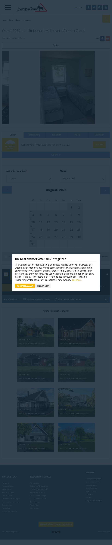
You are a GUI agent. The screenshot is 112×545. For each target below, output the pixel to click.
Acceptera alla (25, 286)
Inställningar (43, 286)
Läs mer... (77, 279)
